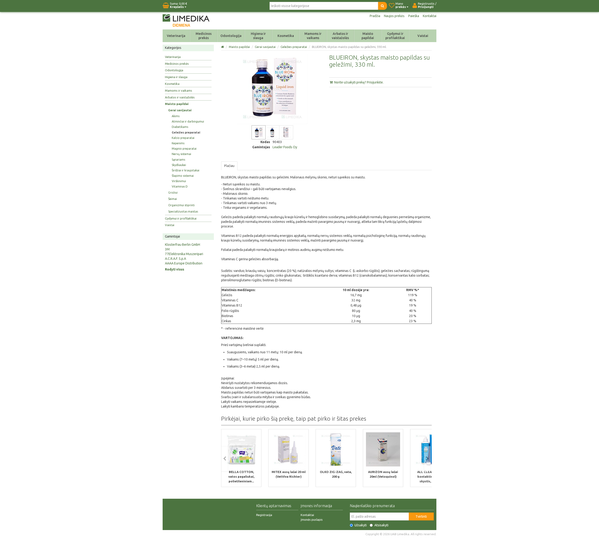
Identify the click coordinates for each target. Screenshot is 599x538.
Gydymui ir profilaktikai (395, 36)
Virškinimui (179, 181)
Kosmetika (286, 36)
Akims (175, 116)
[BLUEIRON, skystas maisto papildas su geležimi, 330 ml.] (259, 132)
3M (167, 249)
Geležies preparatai (186, 132)
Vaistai (422, 36)
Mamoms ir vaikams (312, 36)
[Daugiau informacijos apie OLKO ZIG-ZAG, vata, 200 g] (336, 449)
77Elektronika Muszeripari (184, 254)
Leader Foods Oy (285, 147)
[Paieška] (382, 6)
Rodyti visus (174, 269)
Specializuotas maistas (183, 211)
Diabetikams (180, 126)
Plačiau (229, 166)
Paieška (413, 16)
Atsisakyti (381, 525)
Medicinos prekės (204, 36)
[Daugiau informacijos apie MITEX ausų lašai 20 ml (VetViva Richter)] (288, 449)
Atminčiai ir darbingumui (188, 121)
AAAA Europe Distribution (183, 263)
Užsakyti (360, 525)
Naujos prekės (394, 16)
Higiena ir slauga (258, 36)
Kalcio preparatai (183, 137)
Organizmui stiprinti (181, 205)
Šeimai (172, 198)
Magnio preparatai (184, 148)
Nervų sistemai (181, 153)
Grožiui (173, 192)
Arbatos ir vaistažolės (340, 36)
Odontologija (230, 36)
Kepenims (178, 143)
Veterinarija (176, 36)
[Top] (223, 46)
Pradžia (375, 16)
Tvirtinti (421, 516)
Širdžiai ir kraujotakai (185, 170)
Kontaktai (429, 16)
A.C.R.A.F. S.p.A (175, 258)
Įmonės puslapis (312, 519)
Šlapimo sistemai (183, 175)
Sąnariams (178, 159)
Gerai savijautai (180, 110)
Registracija (264, 514)
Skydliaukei (179, 164)
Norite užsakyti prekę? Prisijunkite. (358, 82)
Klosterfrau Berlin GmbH (182, 244)
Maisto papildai (368, 36)
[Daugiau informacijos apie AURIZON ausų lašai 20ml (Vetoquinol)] (383, 449)
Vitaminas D (180, 186)
